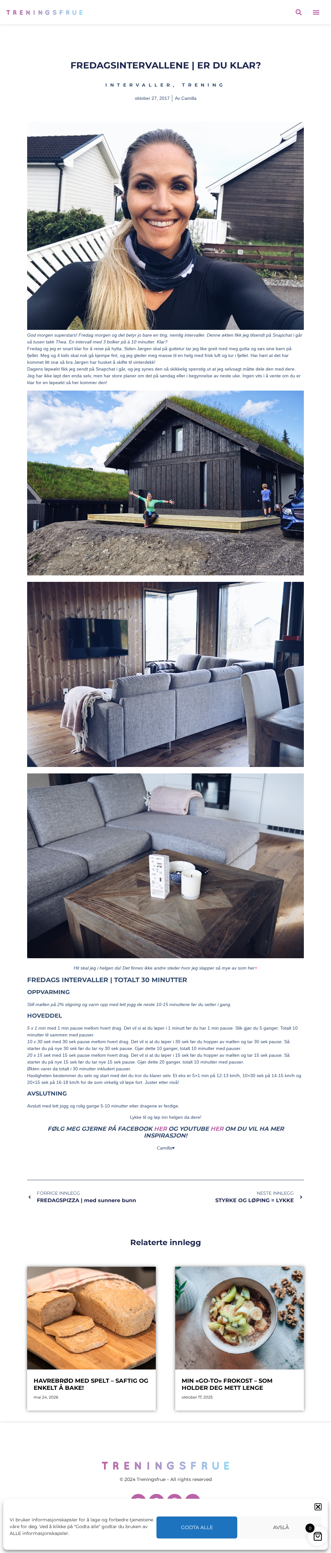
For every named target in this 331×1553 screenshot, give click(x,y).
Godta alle (197, 1527)
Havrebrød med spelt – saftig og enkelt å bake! (91, 1384)
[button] (318, 1507)
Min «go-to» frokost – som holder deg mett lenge (227, 1384)
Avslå (281, 1527)
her (160, 1128)
